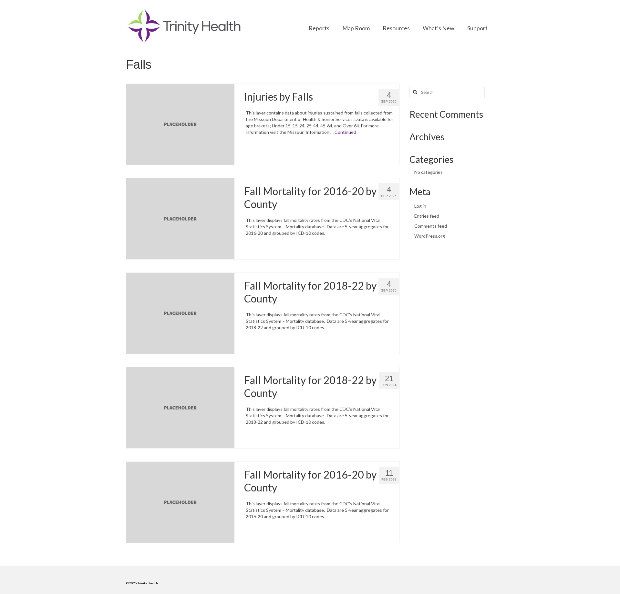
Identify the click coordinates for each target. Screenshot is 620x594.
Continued (345, 132)
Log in (420, 206)
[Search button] (414, 92)
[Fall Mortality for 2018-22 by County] (180, 312)
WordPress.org (429, 236)
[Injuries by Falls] (180, 123)
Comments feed (430, 226)
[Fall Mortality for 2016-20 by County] (180, 218)
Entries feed (426, 216)
